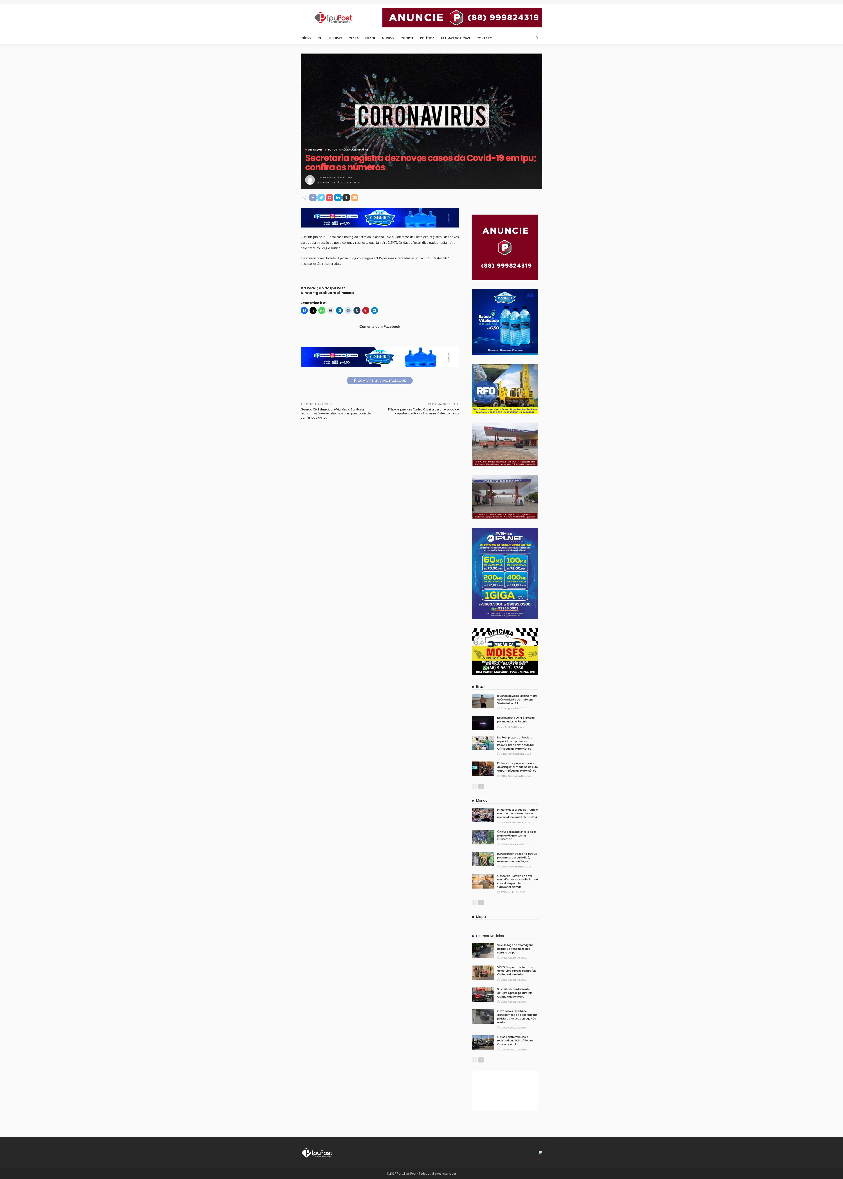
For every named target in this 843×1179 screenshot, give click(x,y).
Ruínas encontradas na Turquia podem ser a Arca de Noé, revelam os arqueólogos (517, 857)
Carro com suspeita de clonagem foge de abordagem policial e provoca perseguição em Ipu (517, 1016)
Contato (484, 38)
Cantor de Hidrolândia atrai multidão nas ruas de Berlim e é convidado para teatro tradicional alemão (517, 881)
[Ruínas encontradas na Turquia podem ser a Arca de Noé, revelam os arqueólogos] (483, 859)
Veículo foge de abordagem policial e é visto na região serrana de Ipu (515, 948)
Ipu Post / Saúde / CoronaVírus (348, 149)
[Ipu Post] (317, 1152)
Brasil (370, 38)
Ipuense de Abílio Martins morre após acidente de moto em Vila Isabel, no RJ (517, 699)
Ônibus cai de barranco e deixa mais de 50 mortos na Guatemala (516, 835)
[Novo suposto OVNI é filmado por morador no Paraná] (483, 723)
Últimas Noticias (455, 38)
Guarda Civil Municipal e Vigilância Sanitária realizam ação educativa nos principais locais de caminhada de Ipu (336, 413)
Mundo (388, 38)
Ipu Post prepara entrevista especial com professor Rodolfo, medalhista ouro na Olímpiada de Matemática (515, 743)
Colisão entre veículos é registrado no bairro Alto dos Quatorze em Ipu (515, 1040)
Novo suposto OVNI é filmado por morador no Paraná (516, 719)
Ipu (319, 38)
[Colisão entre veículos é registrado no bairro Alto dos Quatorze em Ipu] (483, 1042)
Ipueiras (335, 38)
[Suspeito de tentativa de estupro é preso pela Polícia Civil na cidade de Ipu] (483, 994)
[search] (536, 38)
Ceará (354, 38)
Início (306, 38)
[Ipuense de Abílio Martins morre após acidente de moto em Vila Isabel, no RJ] (483, 701)
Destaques (315, 149)
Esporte (407, 38)
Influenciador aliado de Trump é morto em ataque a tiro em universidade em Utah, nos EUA (517, 813)
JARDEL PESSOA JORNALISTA (334, 177)
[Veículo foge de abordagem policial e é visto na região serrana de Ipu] (483, 950)
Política (427, 38)
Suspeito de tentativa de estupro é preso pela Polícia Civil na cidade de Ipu (514, 992)
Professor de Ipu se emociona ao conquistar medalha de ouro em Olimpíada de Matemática (517, 766)
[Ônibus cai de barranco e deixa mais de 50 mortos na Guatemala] (483, 837)
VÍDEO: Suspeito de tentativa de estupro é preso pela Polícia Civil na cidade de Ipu (516, 971)
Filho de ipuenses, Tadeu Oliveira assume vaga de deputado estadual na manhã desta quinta (423, 411)
